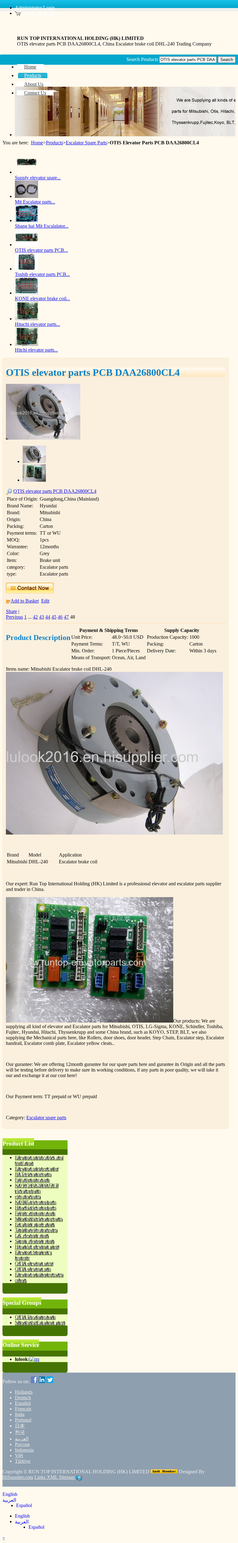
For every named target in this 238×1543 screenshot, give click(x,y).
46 (60, 617)
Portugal (23, 1419)
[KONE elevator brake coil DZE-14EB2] (26, 293)
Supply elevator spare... (38, 177)
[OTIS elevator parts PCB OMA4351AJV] (26, 244)
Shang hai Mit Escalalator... (41, 226)
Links (40, 1477)
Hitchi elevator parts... (36, 350)
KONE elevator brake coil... (42, 298)
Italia (19, 1414)
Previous (14, 617)
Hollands (24, 1392)
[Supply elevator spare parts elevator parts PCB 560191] (26, 172)
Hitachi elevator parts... (37, 324)
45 (53, 617)
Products (54, 142)
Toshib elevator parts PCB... (42, 274)
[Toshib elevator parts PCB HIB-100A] (26, 268)
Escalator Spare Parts (86, 142)
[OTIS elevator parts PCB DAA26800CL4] (43, 438)
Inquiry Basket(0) (39, 13)
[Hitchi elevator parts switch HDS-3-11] (26, 344)
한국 (20, 1432)
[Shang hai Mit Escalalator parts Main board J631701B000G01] (26, 220)
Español (23, 1403)
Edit (45, 600)
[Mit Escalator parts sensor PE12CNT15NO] (26, 196)
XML (53, 1477)
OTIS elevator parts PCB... (41, 250)
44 (47, 617)
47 (66, 617)
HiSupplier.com (17, 1477)
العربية (22, 1438)
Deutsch (23, 1397)
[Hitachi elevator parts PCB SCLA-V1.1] (26, 318)
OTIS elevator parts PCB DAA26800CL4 (54, 491)
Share (11, 611)
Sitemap (67, 1477)
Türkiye (22, 1461)
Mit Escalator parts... (35, 201)
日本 (20, 1425)
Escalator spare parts (46, 1117)
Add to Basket (25, 600)
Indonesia (24, 1450)
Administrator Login (35, 7)
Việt (19, 1455)
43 (41, 617)
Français (23, 1408)
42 (35, 617)
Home (37, 142)
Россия (22, 1444)
